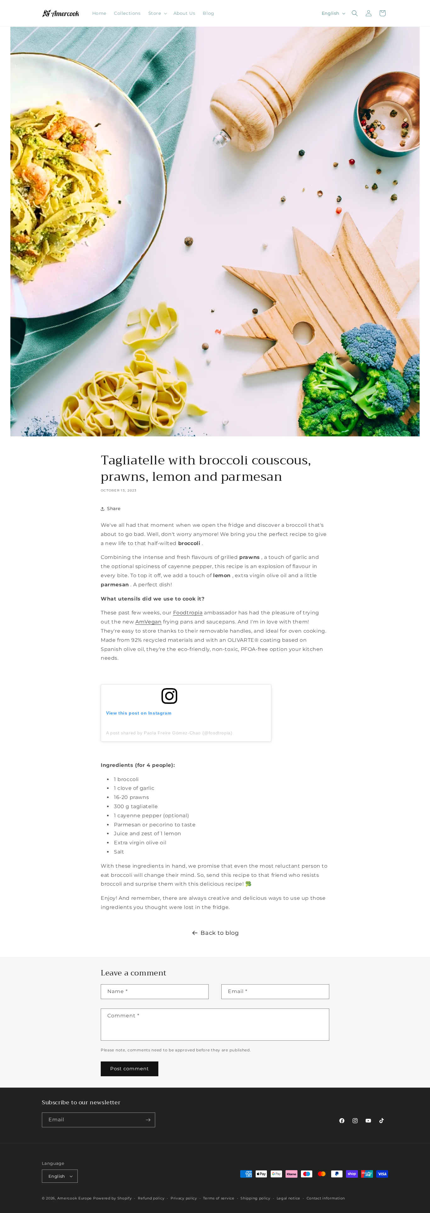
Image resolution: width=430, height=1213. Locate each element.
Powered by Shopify (112, 1198)
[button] (157, 13)
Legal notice (288, 1198)
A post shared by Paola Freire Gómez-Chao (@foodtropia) (169, 732)
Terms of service (218, 1198)
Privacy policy (184, 1198)
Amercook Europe (74, 1198)
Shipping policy (255, 1198)
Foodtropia (188, 613)
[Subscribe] (148, 1119)
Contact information (326, 1198)
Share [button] (114, 508)
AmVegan (148, 622)
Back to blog (220, 932)
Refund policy (151, 1198)
